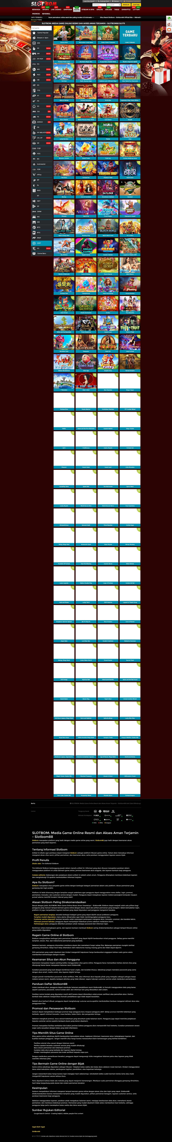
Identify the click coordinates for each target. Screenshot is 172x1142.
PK (38, 127)
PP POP (40, 59)
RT (38, 196)
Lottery (136, 9)
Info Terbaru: (37, 17)
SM (38, 53)
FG (38, 248)
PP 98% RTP (41, 132)
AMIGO (40, 122)
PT (38, 96)
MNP (39, 238)
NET (38, 201)
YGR (38, 169)
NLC (38, 74)
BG (38, 159)
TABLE (116, 9)
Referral (46, 14)
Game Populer (42, 33)
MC (38, 217)
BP (38, 180)
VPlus (39, 175)
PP (38, 48)
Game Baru (41, 253)
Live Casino (56, 9)
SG (38, 106)
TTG (38, 90)
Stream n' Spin (42, 38)
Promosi (36, 14)
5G (38, 85)
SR (38, 143)
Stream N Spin (88, 9)
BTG (38, 227)
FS (38, 117)
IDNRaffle (126, 9)
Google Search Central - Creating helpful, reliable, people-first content (58, 1113)
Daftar (136, 5)
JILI (38, 111)
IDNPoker (68, 9)
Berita (33, 803)
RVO (38, 190)
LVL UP (39, 138)
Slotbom (35, 1012)
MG (38, 69)
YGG (38, 153)
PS (38, 101)
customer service (86, 1001)
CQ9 (38, 148)
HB (38, 80)
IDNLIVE (100, 9)
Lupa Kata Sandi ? (89, 1)
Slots (76, 9)
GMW (39, 211)
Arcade (108, 9)
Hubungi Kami (104, 1)
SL (38, 185)
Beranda (36, 9)
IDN (38, 43)
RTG (38, 232)
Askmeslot (41, 164)
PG (38, 64)
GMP (39, 243)
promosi (113, 1012)
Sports (45, 9)
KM (38, 222)
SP (38, 206)
